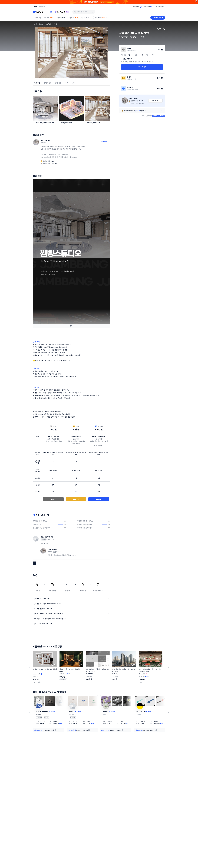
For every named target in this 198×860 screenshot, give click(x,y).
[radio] (142, 58)
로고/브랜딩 (39, 717)
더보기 (71, 326)
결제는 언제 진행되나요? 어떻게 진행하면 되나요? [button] (48, 614)
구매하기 (53, 499)
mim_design (45, 140)
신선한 (141, 682)
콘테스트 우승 (37, 682)
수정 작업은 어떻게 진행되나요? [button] (43, 624)
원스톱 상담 (100, 18)
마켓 (34, 24)
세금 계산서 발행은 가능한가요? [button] (43, 609)
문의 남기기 (104, 141)
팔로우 (53, 711)
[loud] (35, 6)
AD (196, 1)
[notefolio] (42, 6)
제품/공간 (40, 24)
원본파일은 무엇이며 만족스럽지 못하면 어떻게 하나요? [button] (50, 619)
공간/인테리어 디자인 (51, 24)
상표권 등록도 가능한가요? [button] (41, 599)
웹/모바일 (46, 717)
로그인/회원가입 (160, 6)
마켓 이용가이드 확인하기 (158, 116)
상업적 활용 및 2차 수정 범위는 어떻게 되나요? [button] (47, 604)
